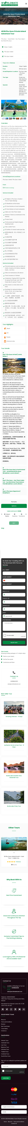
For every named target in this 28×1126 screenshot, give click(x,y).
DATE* (4, 612)
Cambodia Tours (5, 1042)
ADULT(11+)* (6, 591)
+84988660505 (14, 681)
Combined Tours (5, 1054)
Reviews (3, 1024)
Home (5, 1121)
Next (14, 523)
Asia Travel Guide (5, 1026)
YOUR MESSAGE (7, 620)
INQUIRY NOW (14, 642)
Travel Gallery (4, 1028)
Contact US (14, 1123)
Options (14, 506)
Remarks (14, 502)
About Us (3, 1019)
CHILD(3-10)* (6, 598)
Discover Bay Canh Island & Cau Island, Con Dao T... (14, 857)
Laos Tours (4, 1045)
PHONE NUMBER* (7, 577)
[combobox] (4, 580)
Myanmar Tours (5, 1047)
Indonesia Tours (5, 1049)
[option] (14, 108)
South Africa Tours (5, 1056)
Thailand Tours (4, 1051)
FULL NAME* (6, 570)
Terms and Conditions (6, 1021)
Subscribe (6, 1078)
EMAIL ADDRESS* (7, 584)
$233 (8, 187)
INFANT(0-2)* (6, 605)
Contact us (3, 1030)
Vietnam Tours (4, 1040)
